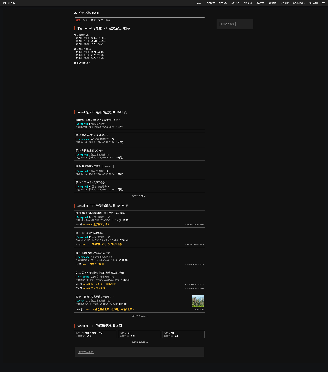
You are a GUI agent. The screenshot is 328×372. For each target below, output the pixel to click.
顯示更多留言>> (140, 316)
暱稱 (107, 20)
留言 (100, 20)
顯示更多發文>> (140, 196)
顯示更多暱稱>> (140, 342)
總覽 (78, 20)
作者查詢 (84, 12)
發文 (93, 20)
